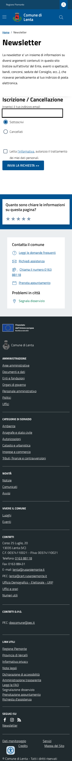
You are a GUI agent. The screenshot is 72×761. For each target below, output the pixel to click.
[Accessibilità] (10, 750)
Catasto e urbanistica (16, 445)
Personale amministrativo (19, 391)
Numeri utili (10, 595)
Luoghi (6, 515)
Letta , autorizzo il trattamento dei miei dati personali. (38, 152)
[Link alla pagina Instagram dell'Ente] (12, 719)
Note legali (9, 668)
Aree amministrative (15, 365)
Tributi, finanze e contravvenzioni (24, 458)
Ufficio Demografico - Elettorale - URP (27, 582)
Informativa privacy (15, 661)
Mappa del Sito (54, 745)
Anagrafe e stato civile (17, 432)
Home (5, 32)
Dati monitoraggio (14, 740)
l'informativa (26, 151)
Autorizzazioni (11, 438)
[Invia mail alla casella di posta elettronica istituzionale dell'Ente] (29, 569)
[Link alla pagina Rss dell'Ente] (19, 719)
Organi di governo (14, 384)
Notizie (7, 480)
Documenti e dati (13, 371)
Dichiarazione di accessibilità (21, 674)
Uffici (5, 403)
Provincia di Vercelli (15, 655)
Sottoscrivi (17, 122)
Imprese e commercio (16, 451)
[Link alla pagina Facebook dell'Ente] (4, 719)
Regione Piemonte (15, 4)
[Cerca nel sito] (59, 17)
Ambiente (8, 426)
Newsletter (9, 725)
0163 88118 (23, 558)
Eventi (6, 521)
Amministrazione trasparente (21, 680)
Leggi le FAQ (10, 684)
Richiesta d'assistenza (17, 699)
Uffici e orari (10, 588)
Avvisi (6, 493)
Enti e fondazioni (13, 378)
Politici (6, 397)
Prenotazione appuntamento (21, 694)
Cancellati (16, 131)
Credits (23, 745)
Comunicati (9, 486)
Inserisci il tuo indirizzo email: (21, 106)
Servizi (47, 740)
